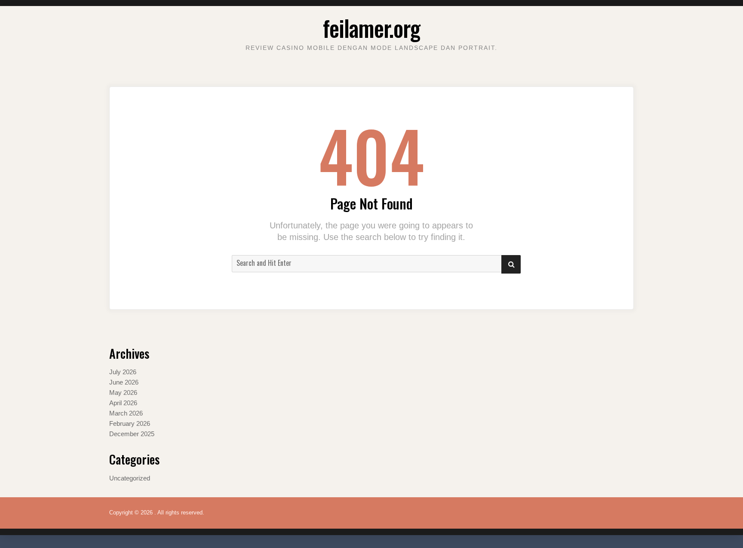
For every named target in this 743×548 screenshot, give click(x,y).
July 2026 (122, 372)
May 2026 (123, 392)
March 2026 (126, 413)
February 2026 (129, 423)
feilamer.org (371, 27)
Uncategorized (129, 478)
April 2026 (123, 402)
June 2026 (123, 382)
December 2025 (131, 433)
